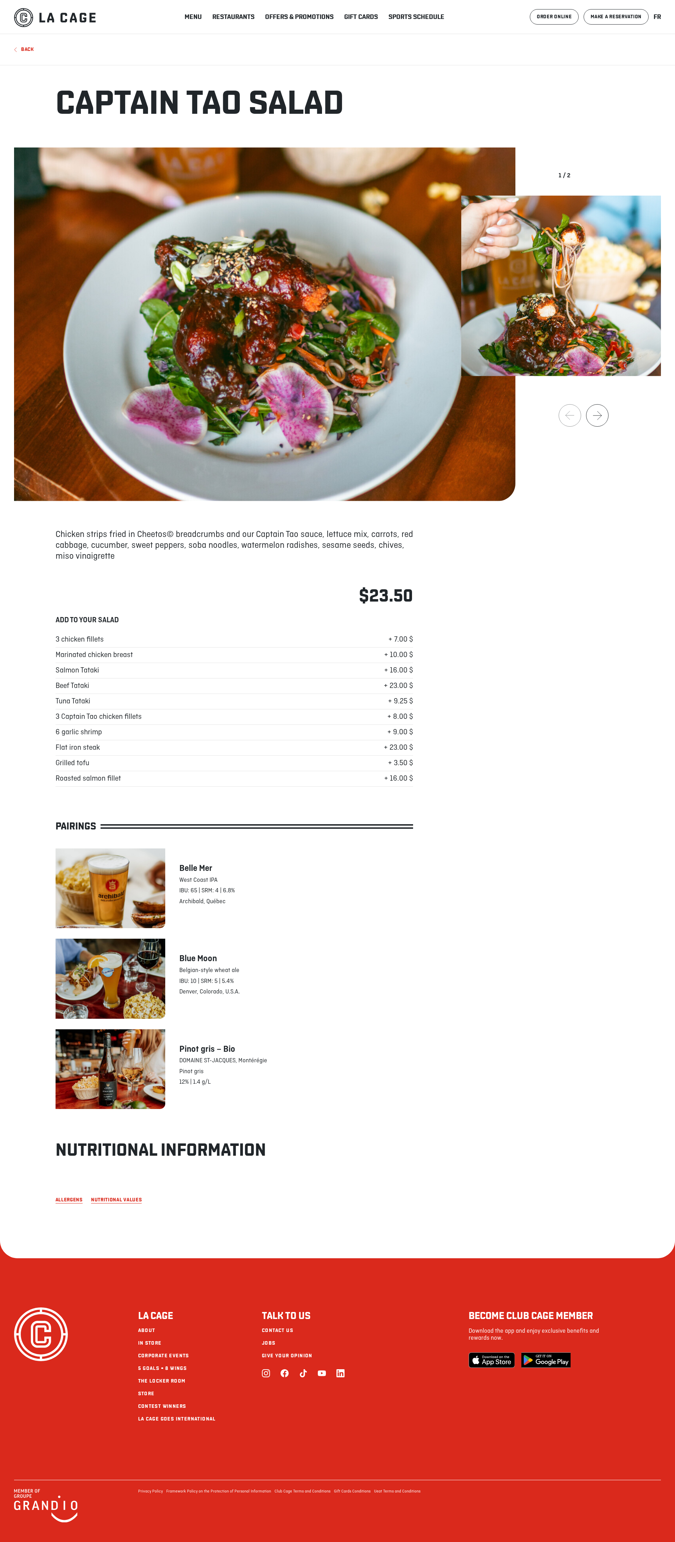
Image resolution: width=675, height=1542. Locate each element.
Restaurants (233, 17)
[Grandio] (45, 1521)
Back (27, 49)
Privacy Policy (150, 1491)
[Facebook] (285, 1374)
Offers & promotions (299, 17)
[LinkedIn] (340, 1374)
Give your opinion (287, 1356)
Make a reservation (616, 17)
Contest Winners (162, 1406)
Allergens (69, 1200)
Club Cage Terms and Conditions (302, 1491)
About (146, 1330)
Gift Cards (361, 17)
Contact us (277, 1330)
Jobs (269, 1343)
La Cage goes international (177, 1419)
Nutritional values (116, 1200)
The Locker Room (162, 1381)
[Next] (597, 415)
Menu (193, 17)
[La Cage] (55, 17)
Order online (554, 17)
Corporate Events (163, 1356)
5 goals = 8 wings (162, 1368)
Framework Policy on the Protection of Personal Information (218, 1491)
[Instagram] (266, 1374)
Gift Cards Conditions (352, 1491)
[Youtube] (322, 1374)
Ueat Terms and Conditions (397, 1491)
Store (146, 1394)
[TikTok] (303, 1374)
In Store (150, 1343)
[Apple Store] (493, 1360)
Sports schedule (416, 17)
